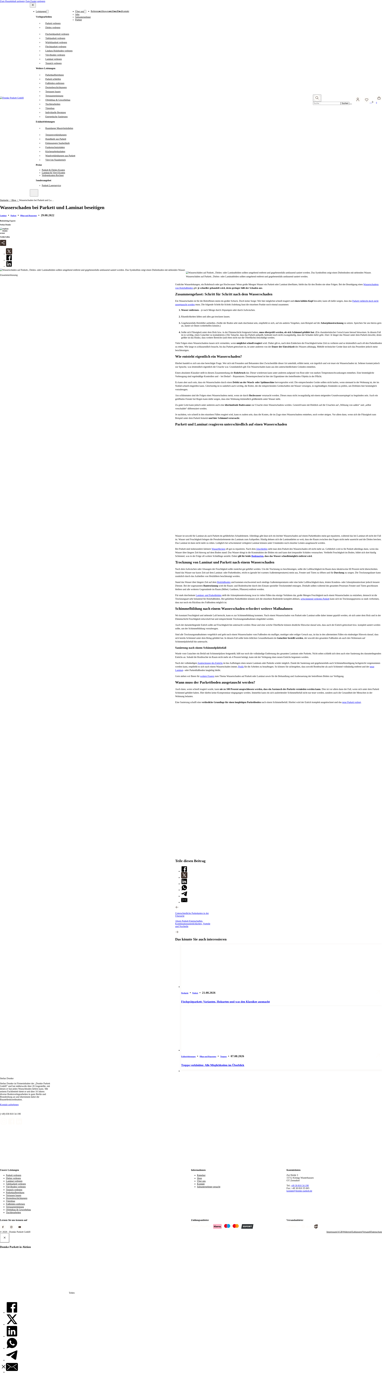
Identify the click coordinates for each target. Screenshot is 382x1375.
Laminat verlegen (14, 1181)
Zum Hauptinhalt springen (12, 1)
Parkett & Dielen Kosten (53, 170)
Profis (241, 666)
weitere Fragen (207, 676)
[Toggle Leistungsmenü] (47, 11)
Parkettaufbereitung (15, 1192)
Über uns (79, 11)
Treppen (223, 1057)
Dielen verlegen (13, 1178)
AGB (339, 1232)
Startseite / (5, 200)
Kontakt (125, 11)
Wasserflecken (218, 549)
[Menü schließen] (33, 5)
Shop (199, 1178)
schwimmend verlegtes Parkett (315, 599)
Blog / (15, 200)
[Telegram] (184, 896)
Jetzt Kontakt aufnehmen (288, 785)
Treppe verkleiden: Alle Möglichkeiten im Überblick (212, 1065)
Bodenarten (257, 556)
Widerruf (347, 1232)
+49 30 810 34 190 (300, 1185)
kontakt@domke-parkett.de (299, 1191)
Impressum (331, 1232)
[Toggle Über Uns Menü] (85, 11)
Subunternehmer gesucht (208, 1186)
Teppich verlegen (14, 1189)
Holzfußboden (224, 582)
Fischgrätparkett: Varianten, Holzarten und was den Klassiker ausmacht (225, 1001)
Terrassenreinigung (15, 1207)
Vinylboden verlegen (16, 1186)
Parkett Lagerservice (51, 185)
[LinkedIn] (9, 266)
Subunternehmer (83, 17)
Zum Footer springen (35, 1)
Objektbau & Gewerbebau (18, 1209)
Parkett (13, 216)
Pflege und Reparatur (28, 216)
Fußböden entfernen (15, 1204)
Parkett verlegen (13, 1175)
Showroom (106, 11)
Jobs (77, 14)
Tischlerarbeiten (13, 1212)
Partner (78, 19)
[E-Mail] (184, 902)
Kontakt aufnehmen (9, 1104)
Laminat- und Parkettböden (208, 595)
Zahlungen (357, 1232)
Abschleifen (261, 549)
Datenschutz (376, 1232)
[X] (9, 254)
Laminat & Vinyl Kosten (53, 172)
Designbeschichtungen (16, 1198)
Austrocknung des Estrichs (210, 663)
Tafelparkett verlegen (16, 1184)
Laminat (3, 216)
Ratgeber (201, 1175)
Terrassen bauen (13, 1195)
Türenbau (10, 1201)
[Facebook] (9, 260)
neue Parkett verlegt (351, 702)
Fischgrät (184, 993)
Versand (366, 1232)
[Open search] (317, 98)
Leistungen (41, 11)
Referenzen (96, 11)
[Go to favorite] (368, 102)
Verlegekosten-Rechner (53, 175)
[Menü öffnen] (34, 193)
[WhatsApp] (184, 890)
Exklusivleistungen (188, 1057)
